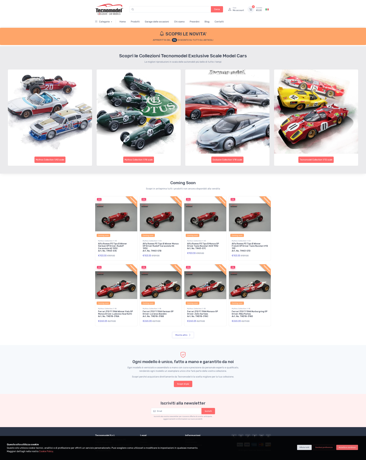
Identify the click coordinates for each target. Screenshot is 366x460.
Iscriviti (208, 411)
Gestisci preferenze (324, 447)
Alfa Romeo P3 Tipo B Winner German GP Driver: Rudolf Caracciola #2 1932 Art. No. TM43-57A (112, 247)
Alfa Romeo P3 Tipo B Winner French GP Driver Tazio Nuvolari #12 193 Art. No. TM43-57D (250, 247)
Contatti (219, 21)
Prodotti (135, 21)
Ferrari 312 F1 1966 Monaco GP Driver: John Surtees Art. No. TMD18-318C (202, 314)
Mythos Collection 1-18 (107, 309)
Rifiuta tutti (304, 447)
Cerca (217, 9)
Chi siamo (179, 21)
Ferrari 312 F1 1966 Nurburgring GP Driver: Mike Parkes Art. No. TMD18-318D (249, 314)
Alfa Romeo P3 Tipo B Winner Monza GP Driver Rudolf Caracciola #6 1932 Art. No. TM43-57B (161, 247)
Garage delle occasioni (157, 21)
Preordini (194, 21)
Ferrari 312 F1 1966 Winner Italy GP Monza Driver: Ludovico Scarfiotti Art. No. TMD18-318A (115, 314)
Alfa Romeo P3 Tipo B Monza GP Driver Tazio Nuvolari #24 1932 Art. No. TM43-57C (203, 246)
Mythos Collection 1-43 (107, 241)
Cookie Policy (46, 451)
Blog (207, 21)
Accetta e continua (347, 447)
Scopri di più (183, 384)
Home (123, 21)
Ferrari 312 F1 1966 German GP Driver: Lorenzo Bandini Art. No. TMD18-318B (158, 314)
